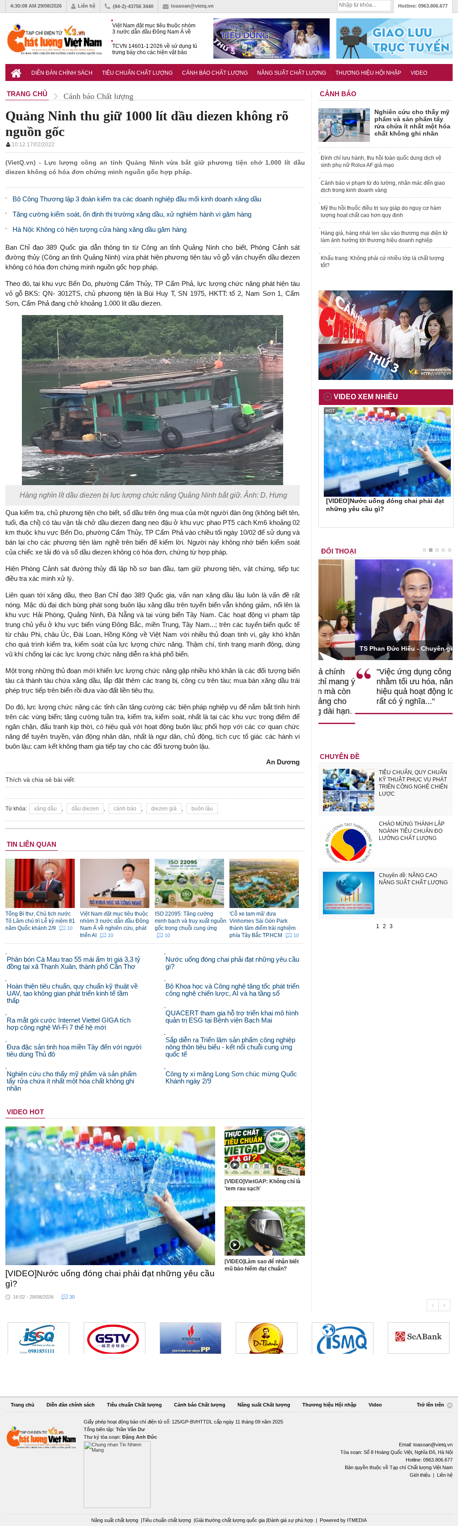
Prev (432, 1305)
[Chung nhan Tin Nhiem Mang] (229, 1463)
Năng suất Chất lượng (291, 73)
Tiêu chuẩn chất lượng (166, 1520)
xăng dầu (45, 809)
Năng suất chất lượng (114, 1520)
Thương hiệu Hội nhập (368, 73)
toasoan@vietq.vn (192, 6)
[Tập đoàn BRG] (419, 1338)
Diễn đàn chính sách (62, 73)
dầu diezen (85, 809)
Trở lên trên (431, 1405)
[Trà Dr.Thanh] (190, 1338)
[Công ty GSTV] (38, 1338)
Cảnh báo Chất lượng (215, 73)
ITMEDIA (357, 1520)
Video (419, 73)
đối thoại (338, 551)
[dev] (114, 1338)
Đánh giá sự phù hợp (290, 1520)
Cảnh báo (338, 94)
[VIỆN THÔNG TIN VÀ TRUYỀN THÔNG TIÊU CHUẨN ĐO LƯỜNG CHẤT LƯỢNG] (266, 1338)
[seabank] (342, 1338)
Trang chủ (22, 1404)
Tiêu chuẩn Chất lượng (137, 73)
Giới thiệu (420, 1475)
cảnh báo (125, 809)
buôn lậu (202, 809)
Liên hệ (86, 6)
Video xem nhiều (366, 397)
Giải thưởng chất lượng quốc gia (230, 1520)
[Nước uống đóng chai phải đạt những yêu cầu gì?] (110, 1195)
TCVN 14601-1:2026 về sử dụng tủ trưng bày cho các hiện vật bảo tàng (154, 49)
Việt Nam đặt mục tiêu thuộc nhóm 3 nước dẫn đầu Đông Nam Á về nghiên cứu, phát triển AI (153, 28)
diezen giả (164, 809)
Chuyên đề (340, 756)
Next (444, 1305)
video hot (25, 1112)
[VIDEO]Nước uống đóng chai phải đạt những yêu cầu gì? (110, 1278)
